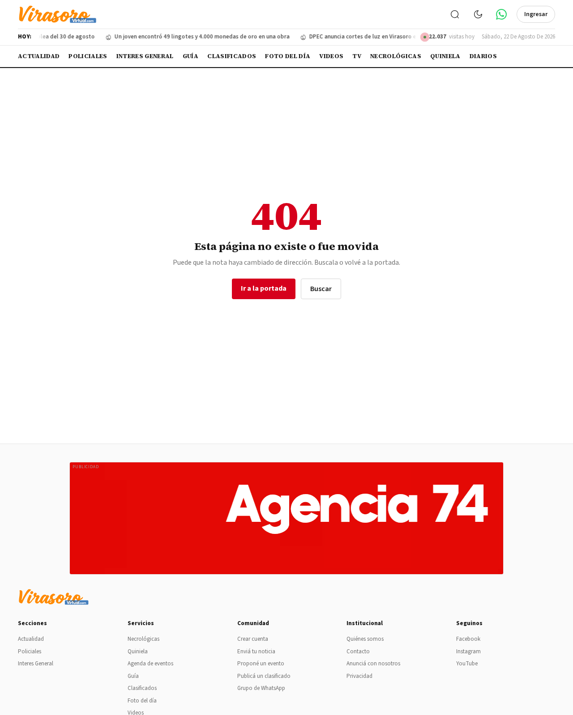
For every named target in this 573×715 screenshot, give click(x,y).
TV (356, 56)
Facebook (468, 639)
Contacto (358, 651)
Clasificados (231, 56)
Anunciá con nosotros (373, 664)
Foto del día (287, 56)
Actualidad (39, 56)
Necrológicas (395, 56)
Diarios (483, 56)
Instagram (468, 651)
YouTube (467, 664)
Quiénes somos (365, 639)
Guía (190, 56)
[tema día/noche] (478, 14)
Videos (331, 56)
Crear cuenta (252, 639)
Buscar (321, 289)
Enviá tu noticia (256, 651)
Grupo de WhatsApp (261, 688)
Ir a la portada (263, 288)
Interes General (145, 56)
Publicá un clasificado (264, 676)
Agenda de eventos (150, 664)
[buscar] (455, 14)
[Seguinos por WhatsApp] (501, 14)
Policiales (87, 56)
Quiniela (445, 56)
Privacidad (359, 676)
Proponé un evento (260, 664)
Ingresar (535, 14)
